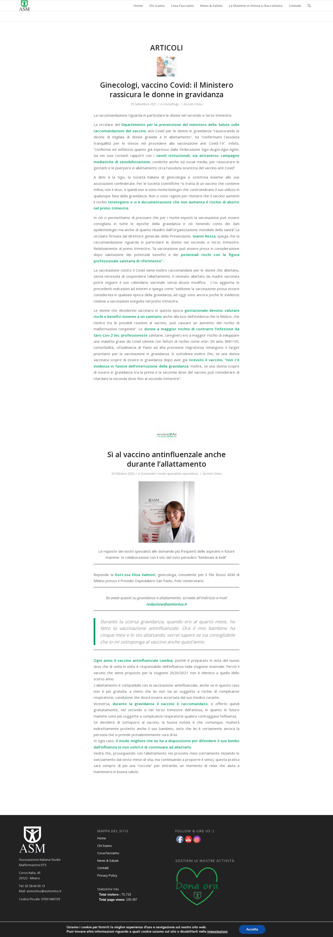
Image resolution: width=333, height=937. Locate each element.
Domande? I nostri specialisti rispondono (169, 474)
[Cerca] (309, 5)
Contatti (103, 868)
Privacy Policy (107, 875)
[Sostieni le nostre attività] (197, 907)
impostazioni (217, 931)
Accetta (252, 929)
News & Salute (108, 860)
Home (101, 838)
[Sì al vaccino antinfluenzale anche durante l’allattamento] (166, 436)
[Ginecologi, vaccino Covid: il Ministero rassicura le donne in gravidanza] (166, 66)
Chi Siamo (104, 845)
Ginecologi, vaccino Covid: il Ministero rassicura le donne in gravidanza (166, 89)
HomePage (171, 104)
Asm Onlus (195, 104)
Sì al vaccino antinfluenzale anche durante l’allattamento (166, 459)
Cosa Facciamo (108, 853)
